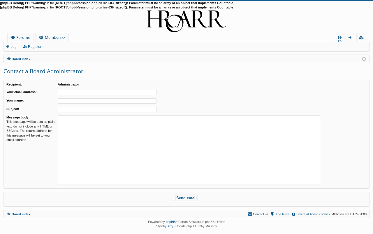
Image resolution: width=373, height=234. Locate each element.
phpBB (170, 221)
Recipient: (14, 84)
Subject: (12, 109)
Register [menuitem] (362, 38)
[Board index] (186, 21)
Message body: (18, 117)
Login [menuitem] (351, 38)
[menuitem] (339, 37)
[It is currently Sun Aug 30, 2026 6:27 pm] (364, 58)
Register (34, 47)
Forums (23, 37)
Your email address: (21, 92)
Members (53, 37)
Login (15, 47)
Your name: (15, 100)
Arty (170, 226)
